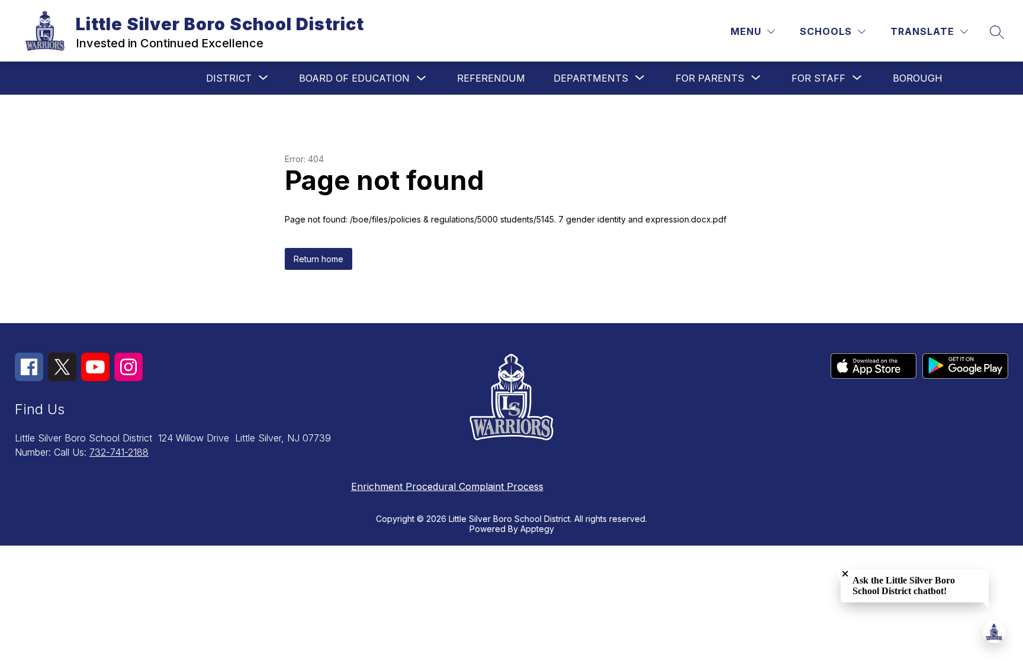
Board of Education (354, 78)
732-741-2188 (119, 452)
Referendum (491, 78)
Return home (318, 259)
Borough (917, 78)
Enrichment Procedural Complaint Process (447, 486)
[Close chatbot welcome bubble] (845, 573)
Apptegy (537, 529)
